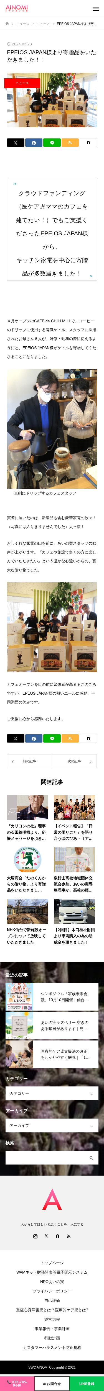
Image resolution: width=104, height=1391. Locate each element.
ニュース (22, 83)
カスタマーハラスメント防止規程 (52, 1347)
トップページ (52, 1263)
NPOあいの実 (52, 1281)
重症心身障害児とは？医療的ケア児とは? (52, 1310)
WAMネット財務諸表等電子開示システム (52, 1272)
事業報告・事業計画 (52, 1328)
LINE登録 (87, 1384)
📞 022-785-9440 (17, 1383)
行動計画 (52, 1338)
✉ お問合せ (52, 1384)
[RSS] (69, 1236)
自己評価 (52, 1300)
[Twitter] (46, 1236)
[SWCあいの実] (46, 8)
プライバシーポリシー (52, 1291)
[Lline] (52, 142)
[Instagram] (35, 1236)
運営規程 (52, 1319)
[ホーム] (7, 23)
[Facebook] (57, 1236)
